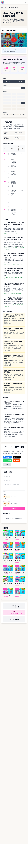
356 (9, 106)
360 (5, 109)
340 (5, 97)
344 (23, 97)
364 (23, 109)
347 (14, 100)
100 (20, 114)
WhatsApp (8, 460)
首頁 (2, 7)
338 (18, 94)
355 (5, 106)
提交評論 (14, 509)
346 (9, 100)
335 (5, 94)
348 (18, 100)
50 (13, 114)
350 (5, 103)
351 (9, 103)
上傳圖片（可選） (6, 494)
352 (14, 103)
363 (18, 109)
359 (23, 106)
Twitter (18, 457)
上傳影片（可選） (6, 501)
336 (9, 94)
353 (18, 103)
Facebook (8, 457)
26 (7, 114)
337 (14, 94)
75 (16, 114)
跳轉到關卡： (5, 85)
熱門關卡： (5, 112)
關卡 (6, 7)
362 (14, 109)
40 (10, 114)
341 (9, 97)
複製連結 (8, 464)
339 (23, 94)
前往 (23, 88)
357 (14, 106)
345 (5, 100)
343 (18, 97)
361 (9, 109)
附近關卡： (5, 91)
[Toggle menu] (25, 2)
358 (18, 106)
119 (23, 114)
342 (14, 97)
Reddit (17, 460)
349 (23, 100)
